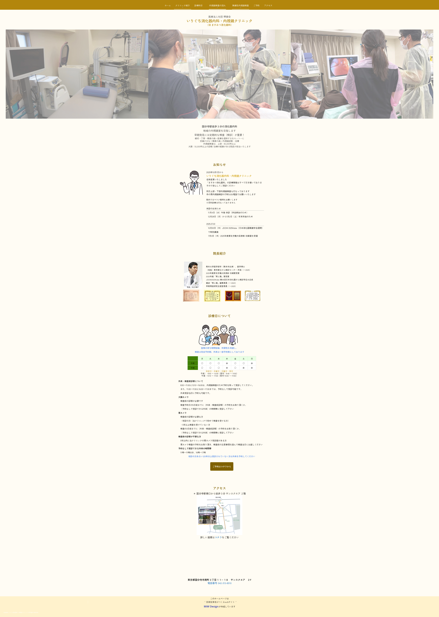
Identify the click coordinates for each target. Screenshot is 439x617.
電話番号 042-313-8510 (220, 583)
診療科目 (198, 5)
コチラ (218, 537)
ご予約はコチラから (222, 466)
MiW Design (211, 606)
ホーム (168, 5)
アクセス (268, 5)
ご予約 (256, 5)
